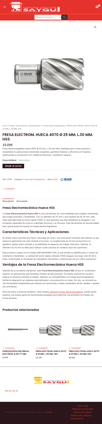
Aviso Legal (82, 406)
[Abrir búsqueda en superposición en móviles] (51, 17)
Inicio (4, 126)
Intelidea (49, 412)
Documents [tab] (22, 201)
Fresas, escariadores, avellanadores (25, 126)
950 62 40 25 (11, 391)
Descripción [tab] (8, 201)
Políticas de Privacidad (82, 409)
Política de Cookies (83, 412)
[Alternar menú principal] (4, 6)
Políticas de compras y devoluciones (81, 417)
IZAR (56, 179)
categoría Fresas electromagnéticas (66, 292)
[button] (95, 27)
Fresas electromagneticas (53, 126)
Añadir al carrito (13, 166)
